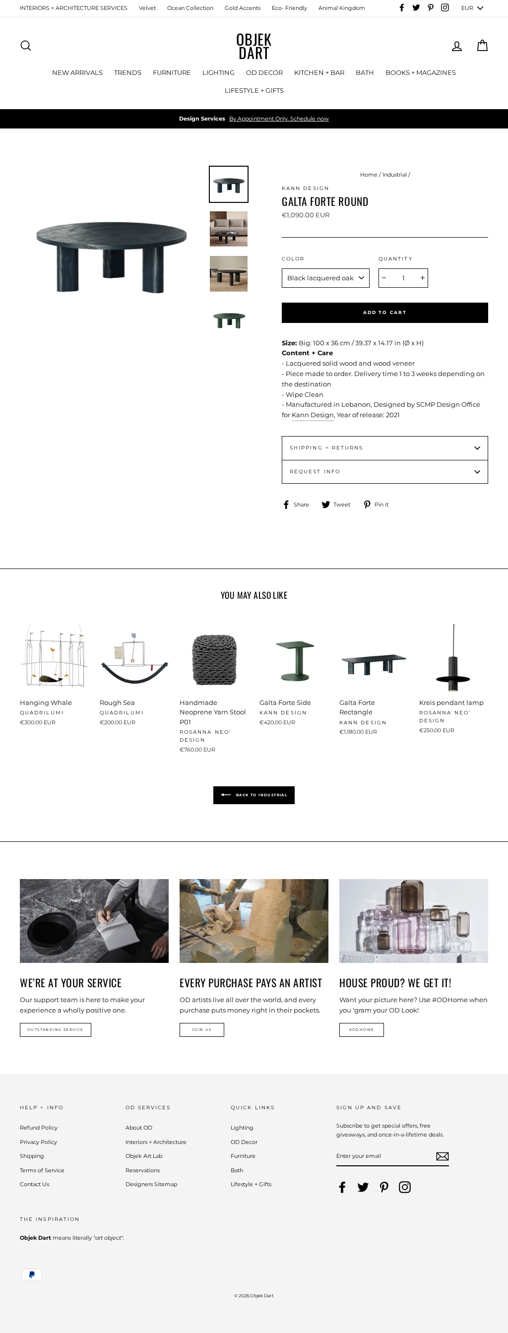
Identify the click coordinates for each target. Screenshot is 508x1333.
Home (369, 174)
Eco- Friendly (289, 7)
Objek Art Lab (144, 1155)
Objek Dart (254, 45)
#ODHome (362, 1029)
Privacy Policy (38, 1142)
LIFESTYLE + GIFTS (254, 90)
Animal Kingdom (341, 7)
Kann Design (313, 415)
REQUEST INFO (315, 471)
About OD (139, 1127)
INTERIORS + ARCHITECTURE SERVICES (73, 7)
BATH (365, 72)
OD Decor (244, 1142)
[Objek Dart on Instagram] (405, 1187)
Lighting (242, 1127)
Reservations (143, 1170)
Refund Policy (39, 1127)
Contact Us (34, 1184)
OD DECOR (264, 72)
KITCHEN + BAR (319, 72)
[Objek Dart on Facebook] (342, 1187)
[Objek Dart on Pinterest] (384, 1187)
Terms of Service (42, 1170)
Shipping (32, 1155)
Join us (202, 1029)
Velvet (147, 7)
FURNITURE (172, 72)
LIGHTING (218, 72)
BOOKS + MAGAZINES (420, 72)
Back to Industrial (261, 795)
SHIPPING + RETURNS (326, 447)
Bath (237, 1170)
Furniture (243, 1155)
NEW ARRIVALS (77, 72)
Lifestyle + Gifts (251, 1184)
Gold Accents (242, 7)
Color (293, 258)
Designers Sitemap (151, 1184)
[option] (254, 119)
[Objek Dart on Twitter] (363, 1187)
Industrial (394, 174)
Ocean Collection (190, 7)
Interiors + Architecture (156, 1142)
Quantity (396, 258)
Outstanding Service (55, 1029)
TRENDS (127, 72)
